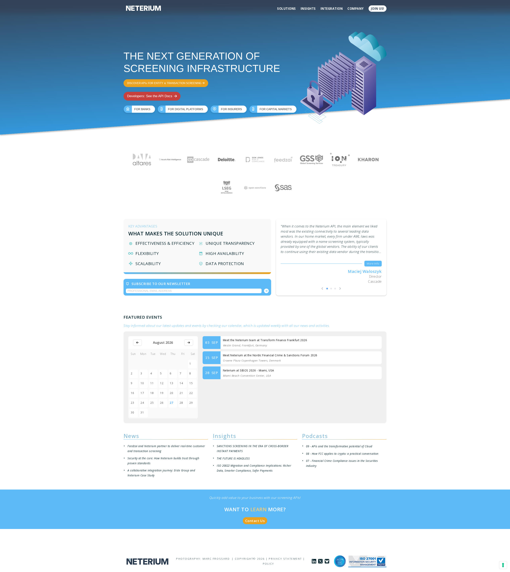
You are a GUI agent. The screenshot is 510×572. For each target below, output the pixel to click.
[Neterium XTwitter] (320, 561)
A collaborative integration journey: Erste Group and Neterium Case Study (161, 472)
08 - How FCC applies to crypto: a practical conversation (342, 453)
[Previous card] (322, 288)
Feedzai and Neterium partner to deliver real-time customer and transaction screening (166, 448)
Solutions (286, 9)
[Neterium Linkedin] (314, 561)
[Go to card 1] (327, 288)
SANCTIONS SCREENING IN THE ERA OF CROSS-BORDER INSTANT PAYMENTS (252, 448)
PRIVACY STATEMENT (285, 558)
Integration (332, 9)
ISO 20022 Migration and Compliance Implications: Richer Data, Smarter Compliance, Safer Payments (254, 468)
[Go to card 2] (331, 288)
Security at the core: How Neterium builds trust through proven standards (163, 460)
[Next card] (339, 288)
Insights (308, 9)
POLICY (268, 563)
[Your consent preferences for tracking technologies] (503, 565)
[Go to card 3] (335, 288)
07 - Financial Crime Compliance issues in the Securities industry (342, 463)
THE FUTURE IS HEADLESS (233, 458)
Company (355, 9)
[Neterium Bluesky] (327, 561)
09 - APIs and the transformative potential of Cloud (339, 446)
